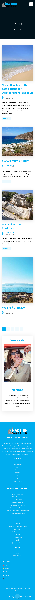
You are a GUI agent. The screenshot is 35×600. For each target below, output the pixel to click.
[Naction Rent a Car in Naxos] (12, 4)
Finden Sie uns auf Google (17, 532)
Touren (18, 478)
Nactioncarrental (10, 96)
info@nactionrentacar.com (17, 543)
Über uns (17, 470)
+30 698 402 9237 (17, 537)
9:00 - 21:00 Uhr (17, 556)
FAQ (18, 484)
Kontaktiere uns (18, 481)
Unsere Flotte (18, 472)
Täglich (17, 553)
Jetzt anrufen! (18, 464)
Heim (17, 467)
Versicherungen (18, 475)
